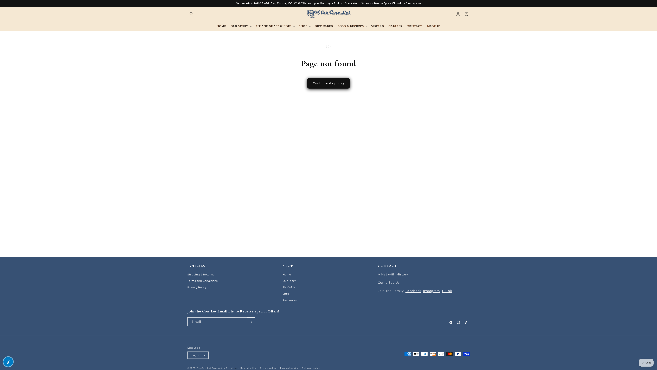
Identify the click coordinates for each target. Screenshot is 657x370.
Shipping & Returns (200, 274)
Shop (286, 293)
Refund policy (248, 368)
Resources (290, 300)
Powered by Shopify (224, 368)
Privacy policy (268, 368)
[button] (191, 14)
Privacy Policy (196, 287)
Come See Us (389, 282)
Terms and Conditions (202, 280)
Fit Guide (289, 287)
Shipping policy (311, 368)
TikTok (447, 291)
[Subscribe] (251, 321)
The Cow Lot (204, 368)
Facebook (413, 291)
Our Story (289, 280)
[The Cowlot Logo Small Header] (328, 14)
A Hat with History (393, 274)
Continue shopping (328, 83)
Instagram (431, 291)
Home (287, 274)
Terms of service (289, 368)
